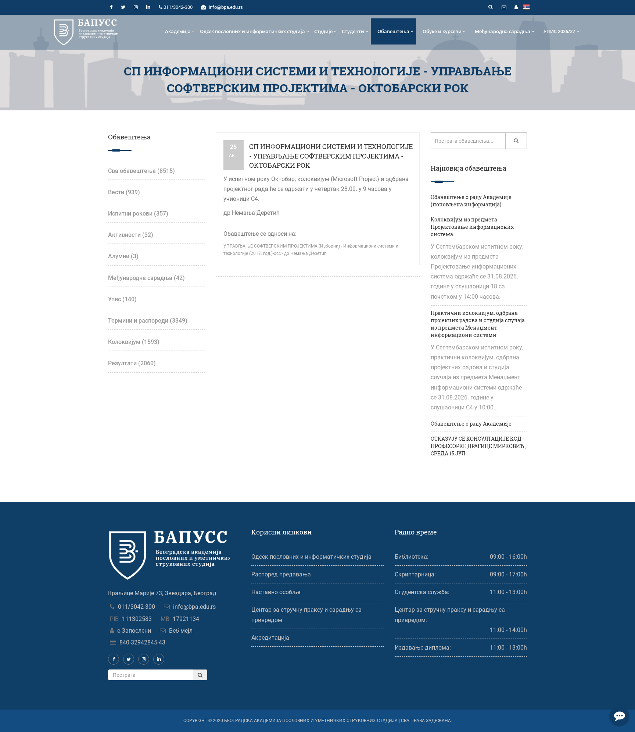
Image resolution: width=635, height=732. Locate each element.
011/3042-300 (136, 606)
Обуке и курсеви (442, 31)
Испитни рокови (138, 213)
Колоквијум (133, 341)
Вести (124, 192)
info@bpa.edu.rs (194, 606)
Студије (323, 31)
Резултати (132, 363)
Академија (178, 31)
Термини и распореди (147, 320)
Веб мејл (181, 630)
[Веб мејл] (503, 7)
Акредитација (270, 637)
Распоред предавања (281, 574)
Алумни (123, 256)
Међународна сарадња (502, 31)
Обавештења (393, 31)
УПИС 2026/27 (559, 31)
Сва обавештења (141, 170)
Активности (130, 234)
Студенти (353, 31)
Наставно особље (275, 592)
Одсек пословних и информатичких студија (252, 31)
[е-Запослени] (515, 7)
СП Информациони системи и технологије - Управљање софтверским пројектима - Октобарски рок (331, 156)
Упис (122, 299)
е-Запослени (134, 630)
